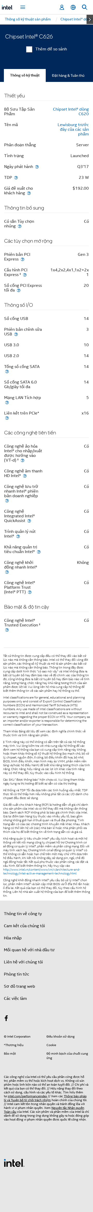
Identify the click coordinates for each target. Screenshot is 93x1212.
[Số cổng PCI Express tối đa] (18, 290)
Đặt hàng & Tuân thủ (68, 75)
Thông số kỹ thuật (25, 75)
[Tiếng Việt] (73, 7)
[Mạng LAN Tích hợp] (7, 402)
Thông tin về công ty (23, 913)
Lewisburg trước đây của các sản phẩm (73, 129)
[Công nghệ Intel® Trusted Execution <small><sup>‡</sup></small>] (7, 629)
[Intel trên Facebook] (6, 1019)
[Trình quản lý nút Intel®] (18, 536)
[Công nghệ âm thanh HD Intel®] (25, 475)
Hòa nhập (13, 938)
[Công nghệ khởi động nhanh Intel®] (7, 572)
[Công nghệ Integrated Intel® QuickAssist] (29, 520)
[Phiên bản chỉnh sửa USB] (16, 334)
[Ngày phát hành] (37, 166)
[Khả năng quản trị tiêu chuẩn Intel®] (39, 551)
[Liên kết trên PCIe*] (7, 418)
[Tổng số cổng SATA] (7, 371)
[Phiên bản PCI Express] (22, 259)
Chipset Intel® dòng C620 (71, 112)
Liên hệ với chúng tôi (23, 962)
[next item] (90, 19)
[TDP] (16, 177)
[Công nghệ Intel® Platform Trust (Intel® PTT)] (30, 592)
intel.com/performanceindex (27, 1096)
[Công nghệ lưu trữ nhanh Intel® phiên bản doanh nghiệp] (7, 500)
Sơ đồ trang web (19, 986)
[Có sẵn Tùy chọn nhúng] (19, 226)
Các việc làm (15, 998)
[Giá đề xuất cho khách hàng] (29, 193)
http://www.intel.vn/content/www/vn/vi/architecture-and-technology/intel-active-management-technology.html (41, 872)
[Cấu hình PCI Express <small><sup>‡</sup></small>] (25, 274)
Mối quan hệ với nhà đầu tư (29, 950)
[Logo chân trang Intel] (14, 1162)
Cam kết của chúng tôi (24, 926)
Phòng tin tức (16, 974)
